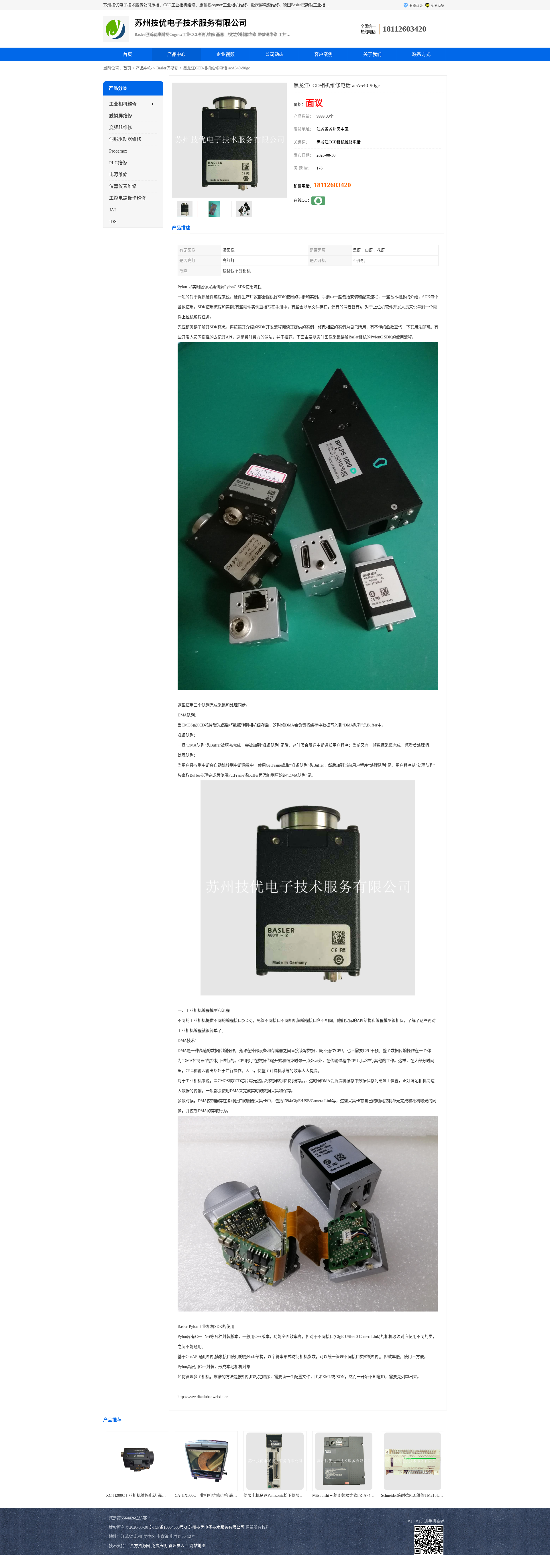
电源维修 (118, 174)
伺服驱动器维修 (125, 139)
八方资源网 (140, 1546)
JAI (112, 209)
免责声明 (159, 1546)
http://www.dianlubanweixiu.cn (203, 1397)
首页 (127, 54)
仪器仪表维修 (123, 186)
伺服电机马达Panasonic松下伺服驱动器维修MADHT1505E (210, 1495)
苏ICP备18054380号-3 (168, 1527)
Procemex (118, 151)
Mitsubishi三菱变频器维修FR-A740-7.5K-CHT (267, 1495)
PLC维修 (118, 162)
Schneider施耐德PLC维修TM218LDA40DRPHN (337, 1495)
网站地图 (198, 1546)
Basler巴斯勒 (167, 68)
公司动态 (274, 54)
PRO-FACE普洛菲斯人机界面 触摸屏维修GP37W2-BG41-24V (419, 1495)
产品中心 (176, 54)
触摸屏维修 (120, 115)
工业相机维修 (123, 104)
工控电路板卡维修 (127, 198)
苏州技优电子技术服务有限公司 (216, 1527)
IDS (113, 221)
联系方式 (421, 54)
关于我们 (372, 54)
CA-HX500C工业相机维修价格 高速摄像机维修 (132, 1495)
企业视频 (225, 54)
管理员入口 (178, 1546)
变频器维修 (120, 127)
